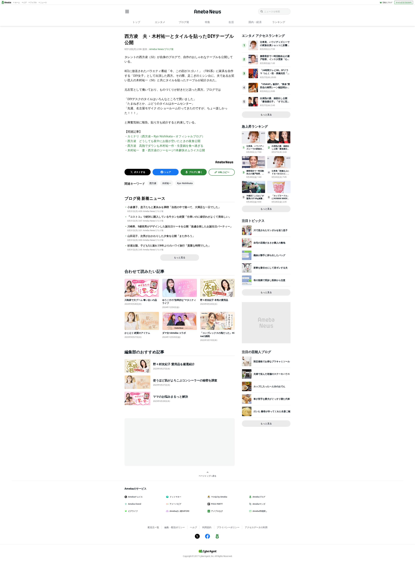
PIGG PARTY (217, 504)
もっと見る (179, 257)
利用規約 (206, 527)
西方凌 (152, 183)
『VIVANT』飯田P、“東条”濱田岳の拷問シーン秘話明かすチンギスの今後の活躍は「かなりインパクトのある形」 (275, 89)
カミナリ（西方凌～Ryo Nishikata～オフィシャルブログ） (166, 136)
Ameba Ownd (134, 504)
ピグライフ (133, 511)
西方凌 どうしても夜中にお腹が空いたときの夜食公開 (163, 141)
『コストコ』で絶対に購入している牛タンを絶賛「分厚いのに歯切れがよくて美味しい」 (179, 216)
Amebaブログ (259, 496)
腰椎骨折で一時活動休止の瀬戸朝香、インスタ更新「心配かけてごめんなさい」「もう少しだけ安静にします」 (275, 60)
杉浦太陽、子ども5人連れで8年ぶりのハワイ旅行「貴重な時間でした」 (169, 245)
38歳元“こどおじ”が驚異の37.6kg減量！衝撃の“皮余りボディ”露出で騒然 (255, 199)
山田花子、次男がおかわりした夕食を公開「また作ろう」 (161, 236)
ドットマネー (175, 496)
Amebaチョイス (135, 496)
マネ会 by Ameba (219, 496)
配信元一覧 (153, 527)
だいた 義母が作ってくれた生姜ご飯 (272, 411)
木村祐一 (166, 183)
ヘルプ (193, 527)
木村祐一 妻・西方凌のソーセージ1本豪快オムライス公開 (166, 150)
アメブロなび (217, 511)
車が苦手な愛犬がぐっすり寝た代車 (272, 398)
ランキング (278, 22)
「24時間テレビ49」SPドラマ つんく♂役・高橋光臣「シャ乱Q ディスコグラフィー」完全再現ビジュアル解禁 (275, 75)
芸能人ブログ (387, 2)
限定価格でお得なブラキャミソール (272, 361)
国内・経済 (255, 22)
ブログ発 (184, 22)
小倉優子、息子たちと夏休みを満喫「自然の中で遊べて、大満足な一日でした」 (174, 207)
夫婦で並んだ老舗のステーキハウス (272, 373)
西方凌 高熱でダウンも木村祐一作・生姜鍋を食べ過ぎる (165, 146)
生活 (231, 22)
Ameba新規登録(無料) (404, 2)
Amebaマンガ (259, 504)
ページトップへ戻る (207, 475)
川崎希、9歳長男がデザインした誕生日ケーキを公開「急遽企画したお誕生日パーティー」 (180, 226)
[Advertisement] (153, 441)
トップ (136, 22)
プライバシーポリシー (228, 527)
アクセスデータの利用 (256, 527)
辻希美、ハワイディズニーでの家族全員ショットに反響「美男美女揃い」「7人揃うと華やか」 (275, 46)
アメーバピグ (175, 504)
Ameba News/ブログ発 (161, 49)
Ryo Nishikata (185, 183)
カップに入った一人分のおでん (269, 386)
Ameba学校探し (260, 511)
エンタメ (160, 22)
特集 (207, 22)
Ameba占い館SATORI (179, 511)
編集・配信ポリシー (174, 527)
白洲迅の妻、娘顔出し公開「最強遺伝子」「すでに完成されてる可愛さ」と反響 (275, 101)
